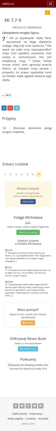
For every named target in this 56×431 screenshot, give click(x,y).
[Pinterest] (34, 405)
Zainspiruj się (29, 348)
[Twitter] (22, 405)
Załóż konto (28, 201)
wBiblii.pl (8, 3)
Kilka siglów (15, 418)
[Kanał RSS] (40, 405)
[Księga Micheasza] (28, 222)
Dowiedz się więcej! (28, 232)
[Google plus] (28, 405)
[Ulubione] (47, 12)
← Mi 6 (6, 95)
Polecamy (36, 413)
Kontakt (29, 322)
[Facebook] (15, 405)
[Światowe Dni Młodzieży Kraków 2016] (28, 365)
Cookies (31, 418)
